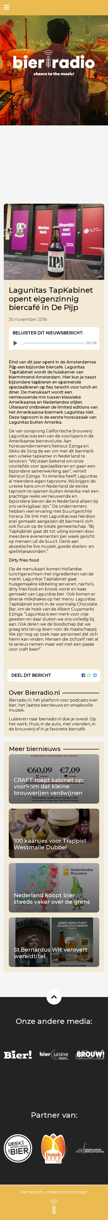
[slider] (53, 343)
